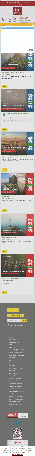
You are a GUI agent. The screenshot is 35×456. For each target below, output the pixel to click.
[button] (33, 28)
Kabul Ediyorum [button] (17, 454)
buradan (23, 452)
